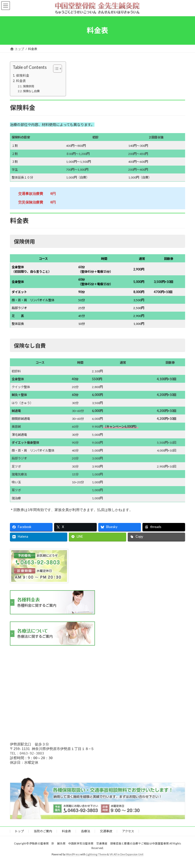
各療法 (85, 831)
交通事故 (106, 831)
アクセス (128, 831)
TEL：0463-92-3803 (27, 753)
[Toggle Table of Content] (55, 68)
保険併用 (28, 86)
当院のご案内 (43, 831)
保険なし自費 (31, 91)
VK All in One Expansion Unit (126, 854)
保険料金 (22, 75)
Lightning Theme (96, 854)
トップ (19, 831)
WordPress (73, 854)
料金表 (21, 81)
